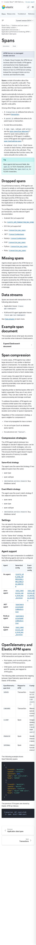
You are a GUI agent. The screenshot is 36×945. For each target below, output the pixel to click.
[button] (6, 46)
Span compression (16, 354)
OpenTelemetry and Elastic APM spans (17, 646)
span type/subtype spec (12, 141)
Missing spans (13, 257)
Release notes (11, 14)
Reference (31, 14)
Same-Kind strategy (10, 462)
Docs (4, 14)
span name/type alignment (19, 131)
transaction (15, 114)
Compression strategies (14, 437)
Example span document (13, 328)
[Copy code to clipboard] (31, 765)
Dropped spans (14, 180)
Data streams (12, 294)
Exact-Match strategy (11, 489)
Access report (30, 2)
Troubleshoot (22, 14)
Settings (6, 520)
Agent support (9, 551)
